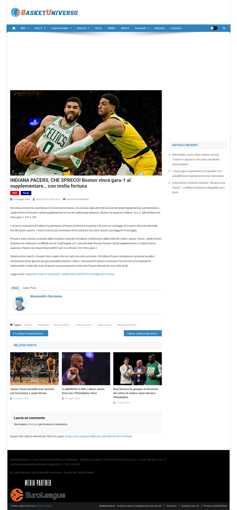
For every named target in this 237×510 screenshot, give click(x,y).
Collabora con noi (190, 506)
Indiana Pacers (83, 325)
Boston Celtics (62, 325)
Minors (125, 28)
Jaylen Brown (104, 325)
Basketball (43, 325)
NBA (23, 28)
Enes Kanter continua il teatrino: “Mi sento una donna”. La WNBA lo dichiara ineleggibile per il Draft (198, 187)
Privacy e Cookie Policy (215, 506)
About (15, 287)
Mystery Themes (43, 506)
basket (28, 325)
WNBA (111, 28)
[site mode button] (214, 28)
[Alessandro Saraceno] (19, 303)
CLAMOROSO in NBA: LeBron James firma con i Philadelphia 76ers (83, 391)
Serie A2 (81, 28)
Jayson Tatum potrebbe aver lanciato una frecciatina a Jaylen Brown (32, 391)
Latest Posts (29, 287)
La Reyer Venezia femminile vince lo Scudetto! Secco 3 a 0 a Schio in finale (31, 333)
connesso (32, 424)
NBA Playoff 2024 (126, 325)
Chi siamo (171, 506)
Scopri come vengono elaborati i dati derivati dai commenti (98, 436)
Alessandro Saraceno (48, 199)
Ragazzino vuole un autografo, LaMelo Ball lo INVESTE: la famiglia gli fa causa (69, 274)
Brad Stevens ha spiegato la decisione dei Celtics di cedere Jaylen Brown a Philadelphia (135, 393)
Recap (26, 193)
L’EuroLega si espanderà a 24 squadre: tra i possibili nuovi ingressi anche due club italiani (198, 173)
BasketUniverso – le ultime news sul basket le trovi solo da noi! (130, 506)
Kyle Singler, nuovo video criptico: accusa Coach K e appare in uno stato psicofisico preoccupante (196, 159)
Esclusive (176, 28)
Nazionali (140, 28)
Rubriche (159, 28)
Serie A (38, 28)
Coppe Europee (59, 28)
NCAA (98, 28)
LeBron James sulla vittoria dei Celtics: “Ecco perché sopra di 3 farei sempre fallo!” (144, 333)
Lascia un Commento (77, 199)
